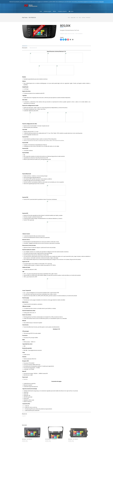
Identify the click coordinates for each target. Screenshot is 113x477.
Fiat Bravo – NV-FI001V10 (27, 439)
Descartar (101, 1)
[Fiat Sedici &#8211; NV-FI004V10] (79, 433)
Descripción (24, 47)
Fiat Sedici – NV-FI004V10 (73, 439)
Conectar (71, 11)
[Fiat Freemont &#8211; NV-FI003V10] (56, 433)
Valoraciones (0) (33, 47)
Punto (73, 33)
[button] (39, 32)
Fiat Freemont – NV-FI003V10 (50, 439)
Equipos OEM (67, 33)
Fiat (71, 33)
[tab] (24, 47)
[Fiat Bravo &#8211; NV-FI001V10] (33, 433)
